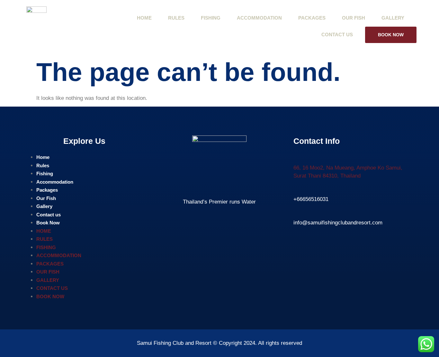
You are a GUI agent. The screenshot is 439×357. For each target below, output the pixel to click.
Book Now (391, 34)
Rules (176, 18)
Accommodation (259, 18)
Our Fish (353, 18)
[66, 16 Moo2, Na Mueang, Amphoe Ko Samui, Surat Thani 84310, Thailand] (297, 157)
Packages (312, 18)
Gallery (392, 18)
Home (144, 18)
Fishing (210, 18)
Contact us (337, 34)
